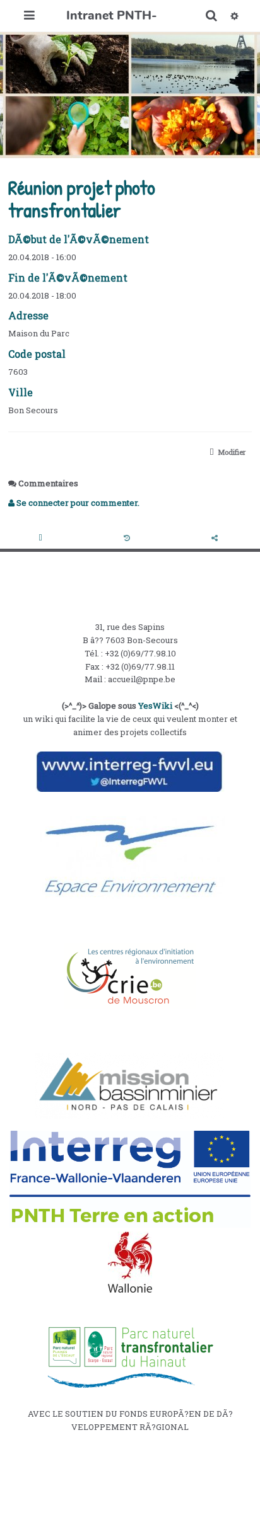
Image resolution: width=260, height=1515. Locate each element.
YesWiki (155, 705)
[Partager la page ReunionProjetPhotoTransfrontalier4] (216, 538)
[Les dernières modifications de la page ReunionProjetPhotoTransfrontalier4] (129, 538)
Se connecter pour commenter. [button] (77, 502)
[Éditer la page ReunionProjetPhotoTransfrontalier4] (42, 538)
